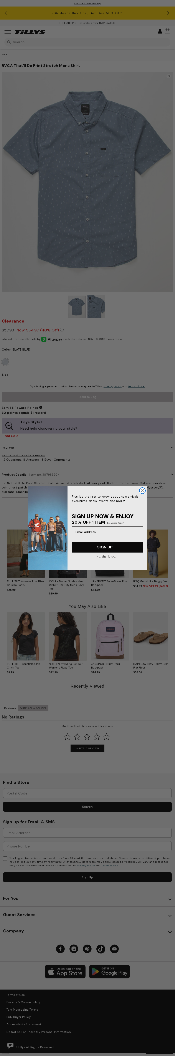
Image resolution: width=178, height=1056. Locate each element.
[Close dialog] (142, 491)
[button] (170, 555)
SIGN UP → (107, 547)
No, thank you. (106, 556)
